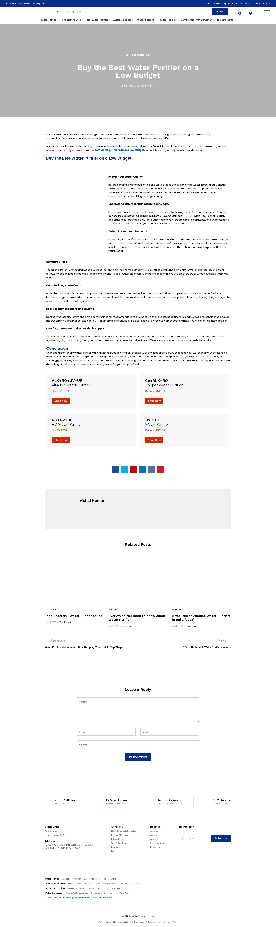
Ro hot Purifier (109, 879)
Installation (155, 847)
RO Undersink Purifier (129, 884)
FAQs (113, 851)
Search (220, 12)
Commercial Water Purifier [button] (196, 20)
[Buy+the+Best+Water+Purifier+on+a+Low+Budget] (124, 469)
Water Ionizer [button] (168, 20)
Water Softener (51, 831)
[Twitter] (187, 852)
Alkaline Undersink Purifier (79, 884)
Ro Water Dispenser (124, 893)
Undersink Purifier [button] (72, 20)
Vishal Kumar (147, 85)
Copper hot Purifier (92, 879)
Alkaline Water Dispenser (77, 893)
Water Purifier (138, 55)
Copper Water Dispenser (102, 893)
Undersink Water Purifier (55, 835)
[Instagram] (205, 852)
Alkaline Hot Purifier (72, 879)
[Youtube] (193, 852)
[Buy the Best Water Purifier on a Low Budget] (115, 469)
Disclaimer (116, 847)
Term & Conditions (119, 843)
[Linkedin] (199, 852)
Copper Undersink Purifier (105, 884)
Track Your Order (262, 4)
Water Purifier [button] (49, 20)
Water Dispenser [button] (123, 20)
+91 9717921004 (241, 4)
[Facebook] (180, 852)
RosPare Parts (224, 20)
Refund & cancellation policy (123, 831)
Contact (153, 835)
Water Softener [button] (146, 20)
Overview (154, 839)
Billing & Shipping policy (121, 835)
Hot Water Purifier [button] (97, 20)
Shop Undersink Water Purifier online (73, 616)
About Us (154, 831)
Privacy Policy (117, 839)
